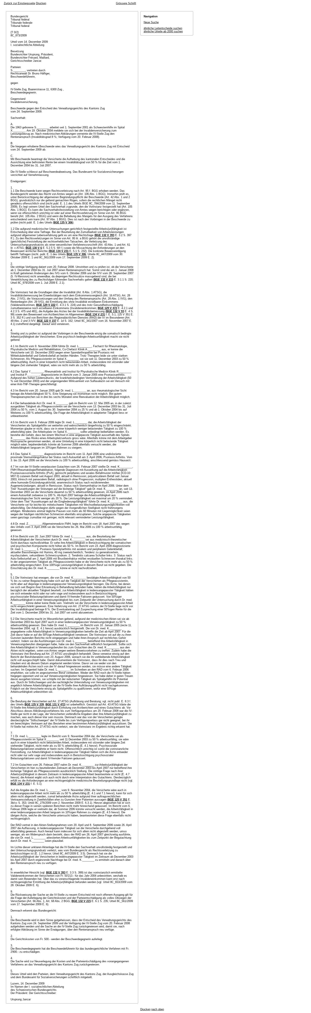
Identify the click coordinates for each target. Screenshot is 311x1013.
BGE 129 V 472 (107, 308)
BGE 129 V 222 (45, 305)
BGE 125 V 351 (117, 799)
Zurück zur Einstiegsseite (19, 3)
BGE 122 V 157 (46, 320)
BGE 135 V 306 (63, 222)
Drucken (41, 3)
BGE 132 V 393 (104, 235)
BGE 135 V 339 (34, 704)
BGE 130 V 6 (34, 247)
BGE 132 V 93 (115, 311)
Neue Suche (151, 22)
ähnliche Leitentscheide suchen (163, 28)
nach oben (157, 1009)
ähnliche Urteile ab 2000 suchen (163, 31)
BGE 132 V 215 (103, 279)
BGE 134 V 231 (59, 251)
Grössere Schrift (126, 3)
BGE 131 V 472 (55, 704)
